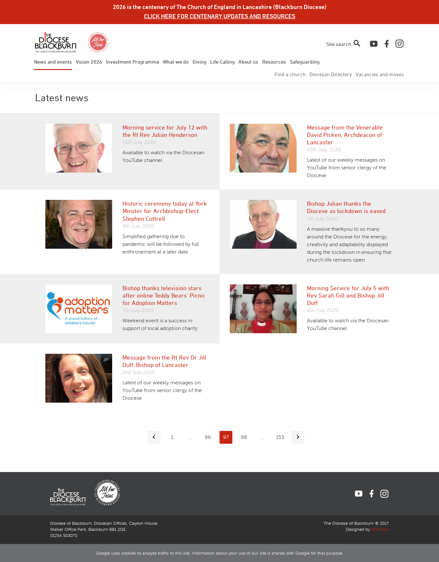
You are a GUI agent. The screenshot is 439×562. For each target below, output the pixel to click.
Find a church (290, 74)
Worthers (380, 529)
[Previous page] (154, 437)
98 (244, 437)
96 (208, 437)
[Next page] (297, 437)
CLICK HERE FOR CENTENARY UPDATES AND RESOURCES (219, 16)
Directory (330, 74)
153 (280, 437)
